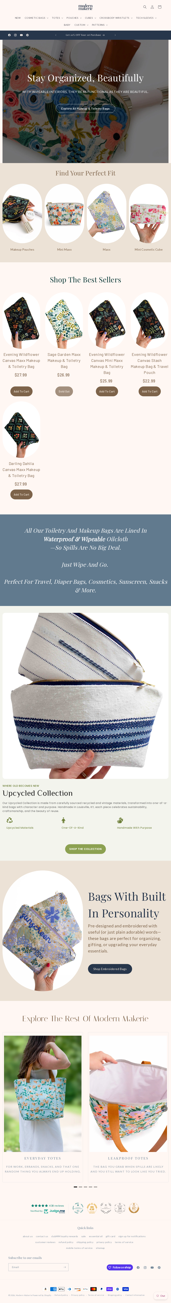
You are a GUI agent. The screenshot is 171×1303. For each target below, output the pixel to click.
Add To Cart (21, 391)
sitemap (100, 1248)
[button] (36, 17)
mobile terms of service (79, 1248)
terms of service (124, 1242)
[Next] (164, 1108)
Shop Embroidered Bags (110, 969)
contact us (42, 1236)
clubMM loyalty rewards (64, 1236)
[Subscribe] (64, 1267)
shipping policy (84, 1242)
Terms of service (96, 1295)
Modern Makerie (24, 1295)
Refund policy (61, 1295)
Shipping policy (115, 1295)
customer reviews (45, 1242)
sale (83, 1236)
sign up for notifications (132, 1236)
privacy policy (104, 1242)
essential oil (96, 1236)
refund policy (66, 1242)
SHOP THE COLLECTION (85, 849)
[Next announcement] (115, 35)
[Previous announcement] (55, 35)
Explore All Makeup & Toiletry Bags (85, 108)
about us (28, 1236)
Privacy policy (78, 1295)
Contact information (135, 1295)
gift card (110, 1236)
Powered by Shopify (42, 1295)
